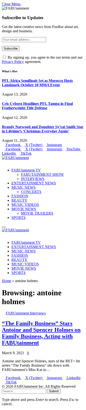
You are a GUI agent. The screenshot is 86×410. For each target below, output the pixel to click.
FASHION (19, 196)
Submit (54, 391)
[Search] (3, 162)
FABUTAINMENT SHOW (42, 174)
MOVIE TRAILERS (37, 213)
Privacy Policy (13, 62)
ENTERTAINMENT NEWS (33, 183)
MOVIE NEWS (23, 209)
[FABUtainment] (15, 158)
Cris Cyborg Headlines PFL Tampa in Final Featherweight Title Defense (37, 106)
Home (6, 281)
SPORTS (18, 218)
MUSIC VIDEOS (25, 205)
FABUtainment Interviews (26, 313)
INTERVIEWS (32, 179)
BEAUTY (19, 200)
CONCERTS (31, 192)
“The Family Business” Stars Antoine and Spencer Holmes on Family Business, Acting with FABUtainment (41, 333)
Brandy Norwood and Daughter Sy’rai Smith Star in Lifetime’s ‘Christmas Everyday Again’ (42, 129)
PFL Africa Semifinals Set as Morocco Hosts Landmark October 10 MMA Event (37, 83)
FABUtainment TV (26, 170)
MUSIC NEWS (23, 187)
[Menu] (4, 227)
